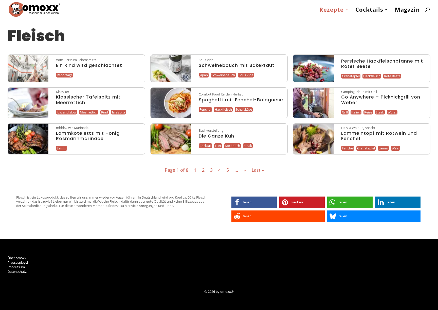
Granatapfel (351, 76)
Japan (203, 75)
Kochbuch (232, 145)
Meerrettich (89, 112)
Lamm (61, 148)
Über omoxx (17, 258)
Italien (356, 112)
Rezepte (331, 10)
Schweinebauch (223, 75)
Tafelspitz (118, 112)
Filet (218, 145)
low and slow (66, 112)
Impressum (16, 267)
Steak (380, 112)
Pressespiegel (18, 262)
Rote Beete (392, 76)
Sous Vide (246, 75)
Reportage (64, 75)
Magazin (407, 10)
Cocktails (369, 10)
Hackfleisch (371, 76)
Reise (368, 112)
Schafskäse (243, 109)
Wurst (392, 112)
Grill (345, 112)
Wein (395, 148)
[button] (254, 202)
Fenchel (205, 109)
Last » (258, 170)
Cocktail (205, 145)
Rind (104, 112)
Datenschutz (17, 271)
